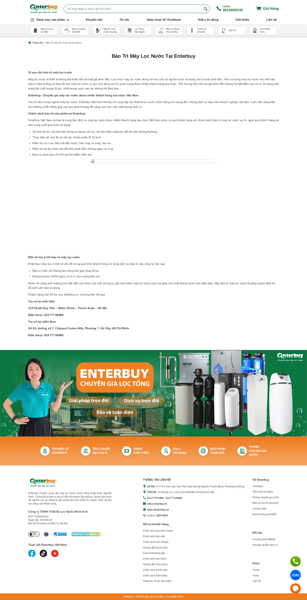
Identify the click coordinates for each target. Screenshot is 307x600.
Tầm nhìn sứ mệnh (262, 491)
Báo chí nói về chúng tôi (265, 503)
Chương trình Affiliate (263, 539)
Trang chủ (37, 42)
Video (255, 575)
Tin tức (256, 570)
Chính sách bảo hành (154, 558)
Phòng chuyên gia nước (265, 497)
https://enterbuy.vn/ (158, 509)
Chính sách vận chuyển (156, 542)
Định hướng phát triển (264, 514)
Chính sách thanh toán (155, 570)
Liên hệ (256, 581)
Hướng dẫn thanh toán (155, 547)
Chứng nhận (259, 508)
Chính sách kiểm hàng (155, 575)
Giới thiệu (257, 486)
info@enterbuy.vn (157, 503)
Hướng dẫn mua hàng (155, 564)
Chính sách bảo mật (154, 536)
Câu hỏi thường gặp (154, 553)
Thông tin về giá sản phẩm (157, 581)
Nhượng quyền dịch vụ (265, 544)
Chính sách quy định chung (158, 530)
